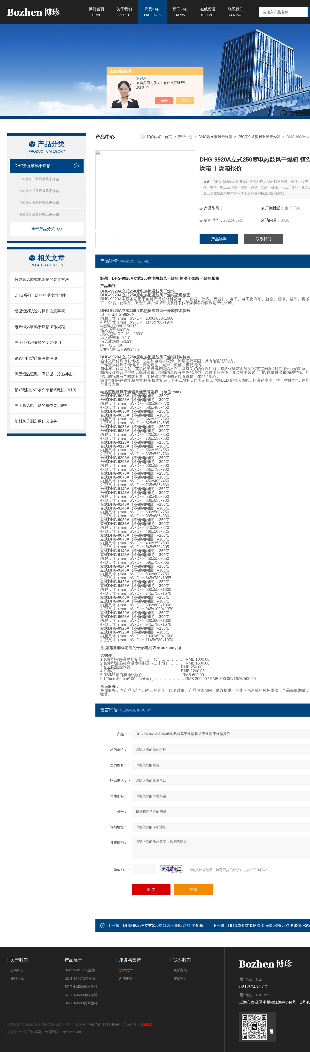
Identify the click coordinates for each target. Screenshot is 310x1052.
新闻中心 (180, 12)
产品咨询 (219, 239)
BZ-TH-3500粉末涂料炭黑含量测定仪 (83, 987)
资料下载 (17, 978)
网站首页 (96, 12)
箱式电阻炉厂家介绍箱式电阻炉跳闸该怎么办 (49, 390)
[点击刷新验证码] (172, 869)
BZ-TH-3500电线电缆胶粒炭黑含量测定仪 (83, 995)
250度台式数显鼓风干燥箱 (39, 179)
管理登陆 (52, 1032)
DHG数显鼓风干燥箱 (32, 166)
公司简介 (17, 970)
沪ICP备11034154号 (104, 1025)
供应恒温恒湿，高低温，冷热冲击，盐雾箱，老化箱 (49, 374)
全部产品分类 (43, 229)
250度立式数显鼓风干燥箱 (39, 203)
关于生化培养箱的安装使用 (38, 342)
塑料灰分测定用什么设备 (36, 421)
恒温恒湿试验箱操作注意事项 (40, 311)
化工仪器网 (32, 1032)
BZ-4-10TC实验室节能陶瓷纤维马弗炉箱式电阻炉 (83, 978)
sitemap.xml (71, 1032)
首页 (168, 137)
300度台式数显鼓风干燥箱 (39, 191)
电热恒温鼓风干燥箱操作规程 (40, 327)
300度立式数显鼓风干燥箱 (39, 215)
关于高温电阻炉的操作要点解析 (42, 405)
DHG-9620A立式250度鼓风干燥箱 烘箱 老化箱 (163, 925)
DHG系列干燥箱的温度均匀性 (40, 295)
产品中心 (152, 12)
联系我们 (235, 12)
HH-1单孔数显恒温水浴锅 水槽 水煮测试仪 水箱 (269, 925)
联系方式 (180, 970)
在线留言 (208, 12)
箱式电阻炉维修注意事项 (36, 358)
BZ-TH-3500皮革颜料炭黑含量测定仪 (83, 1003)
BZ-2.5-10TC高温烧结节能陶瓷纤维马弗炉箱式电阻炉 (83, 970)
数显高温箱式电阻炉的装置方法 (42, 280)
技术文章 (126, 970)
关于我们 (124, 12)
